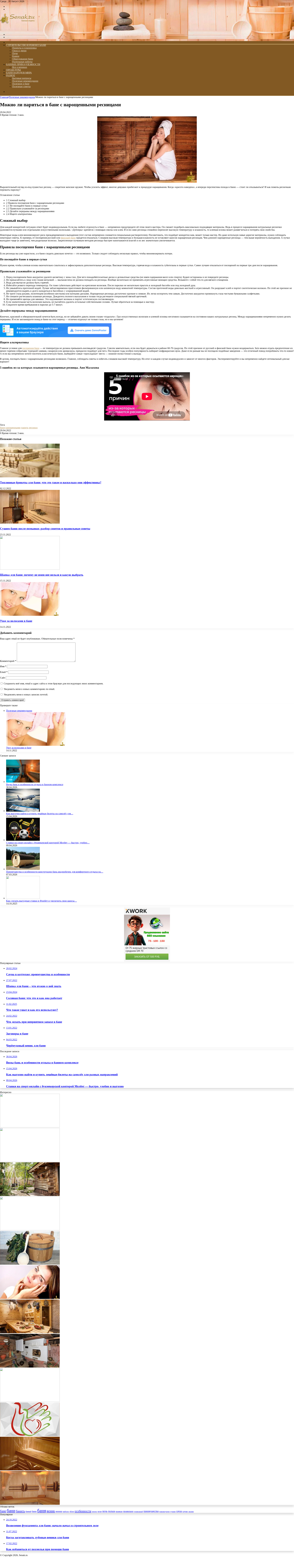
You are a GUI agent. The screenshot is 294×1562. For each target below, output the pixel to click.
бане (3, 1511)
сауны (185, 1511)
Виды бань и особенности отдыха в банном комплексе (34, 784)
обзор (72, 1511)
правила (119, 1511)
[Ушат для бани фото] (30, 1263)
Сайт (2, 677)
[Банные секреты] (17, 29)
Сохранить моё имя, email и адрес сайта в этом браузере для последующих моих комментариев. (53, 683)
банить (20, 1511)
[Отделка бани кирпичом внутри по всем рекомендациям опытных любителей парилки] (30, 1504)
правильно (128, 1511)
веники (59, 1511)
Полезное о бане (20, 83)
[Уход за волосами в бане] (30, 615)
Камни (15, 56)
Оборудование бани (22, 59)
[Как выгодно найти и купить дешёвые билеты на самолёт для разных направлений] (23, 810)
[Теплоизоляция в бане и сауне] (30, 1229)
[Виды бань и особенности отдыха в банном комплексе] (23, 781)
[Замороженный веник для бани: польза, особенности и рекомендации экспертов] (30, 1126)
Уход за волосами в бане (16, 621)
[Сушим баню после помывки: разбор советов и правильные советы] (30, 522)
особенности (83, 1511)
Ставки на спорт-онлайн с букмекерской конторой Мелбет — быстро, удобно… (48, 842)
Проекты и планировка (24, 48)
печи (100, 1511)
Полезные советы (21, 86)
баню (34, 1511)
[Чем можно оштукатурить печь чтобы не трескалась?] (30, 1366)
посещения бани (30, 348)
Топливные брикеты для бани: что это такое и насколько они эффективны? (50, 482)
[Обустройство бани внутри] (30, 1401)
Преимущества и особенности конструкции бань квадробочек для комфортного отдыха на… (54, 871)
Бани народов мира (19, 72)
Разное (10, 75)
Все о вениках (19, 67)
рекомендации (164, 1511)
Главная (4, 97)
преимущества (151, 1511)
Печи (15, 53)
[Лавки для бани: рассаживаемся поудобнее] (30, 1469)
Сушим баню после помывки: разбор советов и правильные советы (45, 528)
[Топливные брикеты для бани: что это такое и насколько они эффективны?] (30, 476)
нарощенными (13, 427)
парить (24, 427)
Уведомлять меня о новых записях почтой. (26, 694)
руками (173, 1511)
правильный (138, 1511)
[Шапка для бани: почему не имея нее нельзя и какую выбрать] (30, 569)
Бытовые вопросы (21, 78)
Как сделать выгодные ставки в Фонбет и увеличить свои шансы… (41, 901)
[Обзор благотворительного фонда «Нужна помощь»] (30, 1435)
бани (11, 1510)
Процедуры (13, 70)
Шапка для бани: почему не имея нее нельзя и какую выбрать (41, 574)
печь (104, 1511)
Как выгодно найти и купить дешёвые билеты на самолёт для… (39, 813)
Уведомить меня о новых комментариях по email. (29, 689)
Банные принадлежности (23, 64)
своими (191, 1511)
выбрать (66, 1511)
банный (28, 1511)
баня (2, 427)
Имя (3, 666)
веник (51, 1511)
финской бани (68, 237)
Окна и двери (19, 50)
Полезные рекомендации (25, 81)
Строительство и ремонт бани (26, 45)
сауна (179, 1511)
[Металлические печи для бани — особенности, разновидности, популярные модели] (30, 1195)
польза (111, 1511)
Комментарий (8, 661)
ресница (33, 427)
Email (4, 672)
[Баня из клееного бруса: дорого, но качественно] (30, 1332)
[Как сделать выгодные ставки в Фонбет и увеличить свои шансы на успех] (23, 898)
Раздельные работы (22, 61)
